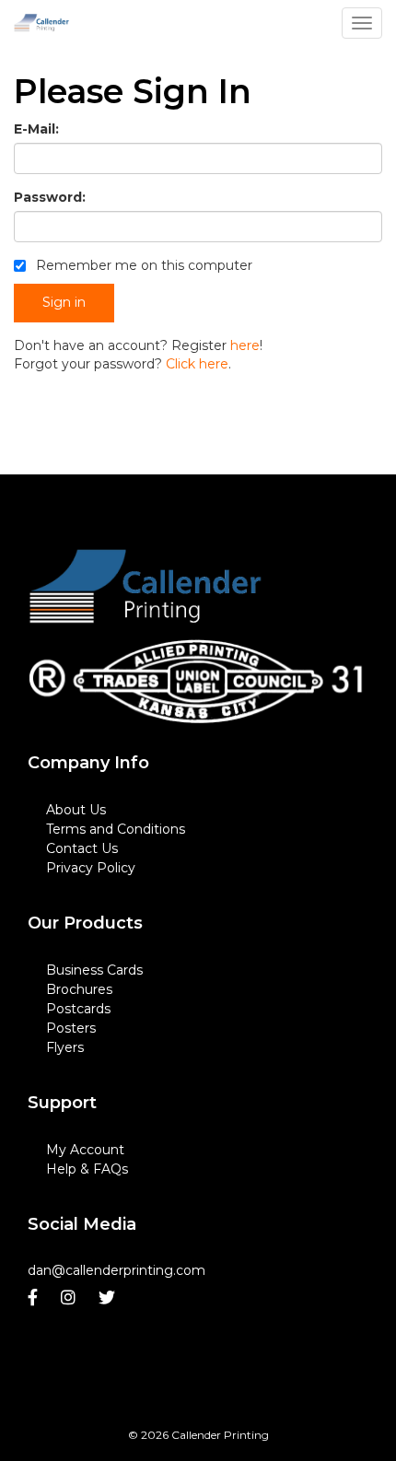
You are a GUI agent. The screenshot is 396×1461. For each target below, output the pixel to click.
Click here (197, 364)
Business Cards (94, 970)
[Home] (145, 587)
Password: (50, 197)
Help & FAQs (87, 1169)
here (245, 345)
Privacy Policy (90, 867)
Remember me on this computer (142, 265)
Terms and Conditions (115, 829)
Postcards (78, 1008)
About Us (76, 809)
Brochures (79, 989)
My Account (85, 1149)
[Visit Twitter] (109, 1298)
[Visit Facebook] (35, 1298)
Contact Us (82, 848)
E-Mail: (36, 129)
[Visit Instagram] (70, 1298)
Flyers (65, 1047)
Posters (71, 1028)
